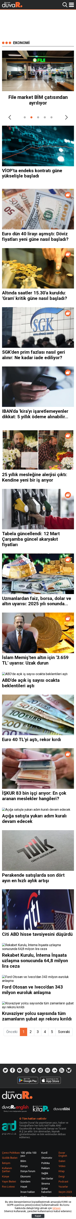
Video (62, 1166)
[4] (45, 117)
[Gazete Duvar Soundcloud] (54, 1070)
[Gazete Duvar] (12, 4)
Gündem (25, 1181)
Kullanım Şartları (7, 1170)
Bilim (23, 1161)
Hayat (23, 1186)
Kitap (62, 1171)
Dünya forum (27, 1171)
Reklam (45, 1168)
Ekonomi (25, 1176)
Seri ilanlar (47, 1178)
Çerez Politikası (11, 1152)
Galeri (62, 1161)
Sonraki (64, 1032)
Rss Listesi (8, 1186)
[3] (38, 117)
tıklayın (56, 1208)
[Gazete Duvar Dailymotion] (40, 1070)
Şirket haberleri (46, 1190)
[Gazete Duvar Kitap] (41, 1109)
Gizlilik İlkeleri (9, 1157)
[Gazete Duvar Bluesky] (68, 1070)
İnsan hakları (27, 1191)
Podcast (63, 1181)
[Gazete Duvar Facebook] (12, 1070)
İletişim (6, 1163)
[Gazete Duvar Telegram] (33, 1070)
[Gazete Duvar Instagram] (26, 1070)
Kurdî (44, 1152)
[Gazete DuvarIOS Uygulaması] (50, 1080)
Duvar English (63, 1154)
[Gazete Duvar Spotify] (47, 1070)
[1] (25, 117)
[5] (51, 117)
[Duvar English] (15, 1109)
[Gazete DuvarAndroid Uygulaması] (27, 1080)
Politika (45, 1163)
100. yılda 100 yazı (28, 1154)
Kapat (38, 1216)
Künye (5, 1176)
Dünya (24, 1166)
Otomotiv (46, 1157)
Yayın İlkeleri (9, 1181)
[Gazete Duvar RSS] (61, 1070)
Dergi (62, 1176)
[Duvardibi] (62, 1109)
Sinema (45, 1183)
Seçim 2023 (65, 1191)
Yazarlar (63, 1186)
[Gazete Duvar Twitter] (5, 1070)
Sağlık (44, 1173)
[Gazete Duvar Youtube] (19, 1070)
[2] (31, 117)
